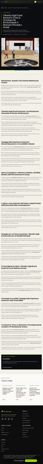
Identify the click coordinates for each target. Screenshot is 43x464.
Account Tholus (25, 436)
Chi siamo (3, 442)
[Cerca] (35, 2)
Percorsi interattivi (25, 422)
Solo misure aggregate (18, 460)
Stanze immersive (25, 416)
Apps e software (25, 430)
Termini (2, 451)
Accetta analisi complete (31, 460)
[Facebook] (5, 419)
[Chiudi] (39, 455)
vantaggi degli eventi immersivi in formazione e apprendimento (24, 103)
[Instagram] (2, 419)
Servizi (2, 430)
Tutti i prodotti (25, 413)
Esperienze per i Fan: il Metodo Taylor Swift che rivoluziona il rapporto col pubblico (8, 391)
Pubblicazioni (24, 432)
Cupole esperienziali (26, 420)
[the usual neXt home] (2, 2)
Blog (6, 7)
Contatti (2, 444)
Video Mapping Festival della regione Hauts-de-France (11, 240)
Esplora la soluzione (7, 367)
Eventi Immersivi (15, 347)
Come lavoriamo (4, 434)
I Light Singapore (4, 252)
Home (2, 7)
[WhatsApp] (12, 419)
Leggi (4, 399)
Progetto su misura (5, 432)
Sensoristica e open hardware (28, 428)
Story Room (24, 418)
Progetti (2, 428)
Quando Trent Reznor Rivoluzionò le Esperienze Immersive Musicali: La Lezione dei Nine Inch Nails (35, 391)
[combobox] (19, 2)
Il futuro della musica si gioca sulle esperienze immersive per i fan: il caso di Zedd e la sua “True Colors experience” (21, 392)
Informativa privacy (5, 449)
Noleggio (24, 434)
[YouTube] (9, 419)
